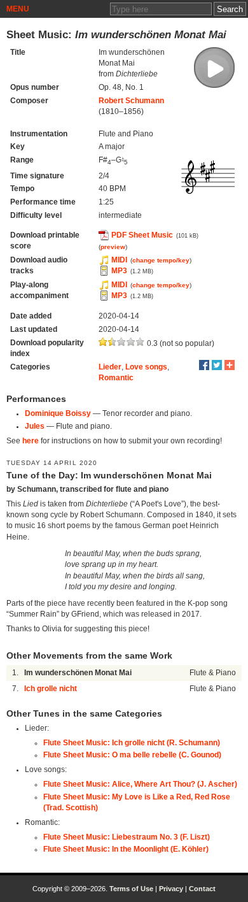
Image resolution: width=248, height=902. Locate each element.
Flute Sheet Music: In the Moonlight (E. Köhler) (126, 849)
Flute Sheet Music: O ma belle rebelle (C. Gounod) (132, 755)
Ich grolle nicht (50, 688)
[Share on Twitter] (217, 365)
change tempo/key (160, 260)
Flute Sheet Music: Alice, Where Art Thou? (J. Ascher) (140, 784)
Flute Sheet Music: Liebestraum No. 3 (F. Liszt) (126, 837)
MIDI (119, 260)
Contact (202, 888)
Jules (35, 426)
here (30, 441)
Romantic (116, 378)
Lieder (110, 367)
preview (112, 246)
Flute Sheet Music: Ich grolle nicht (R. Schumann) (131, 743)
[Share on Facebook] (204, 365)
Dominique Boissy (58, 413)
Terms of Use (131, 888)
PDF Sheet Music (142, 235)
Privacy (171, 888)
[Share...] (229, 365)
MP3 (119, 271)
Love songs (146, 367)
